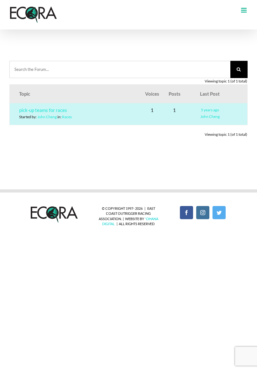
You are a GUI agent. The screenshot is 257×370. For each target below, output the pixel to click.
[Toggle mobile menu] (244, 10)
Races (67, 116)
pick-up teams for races (43, 110)
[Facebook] (186, 212)
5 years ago (210, 110)
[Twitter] (219, 212)
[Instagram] (202, 212)
